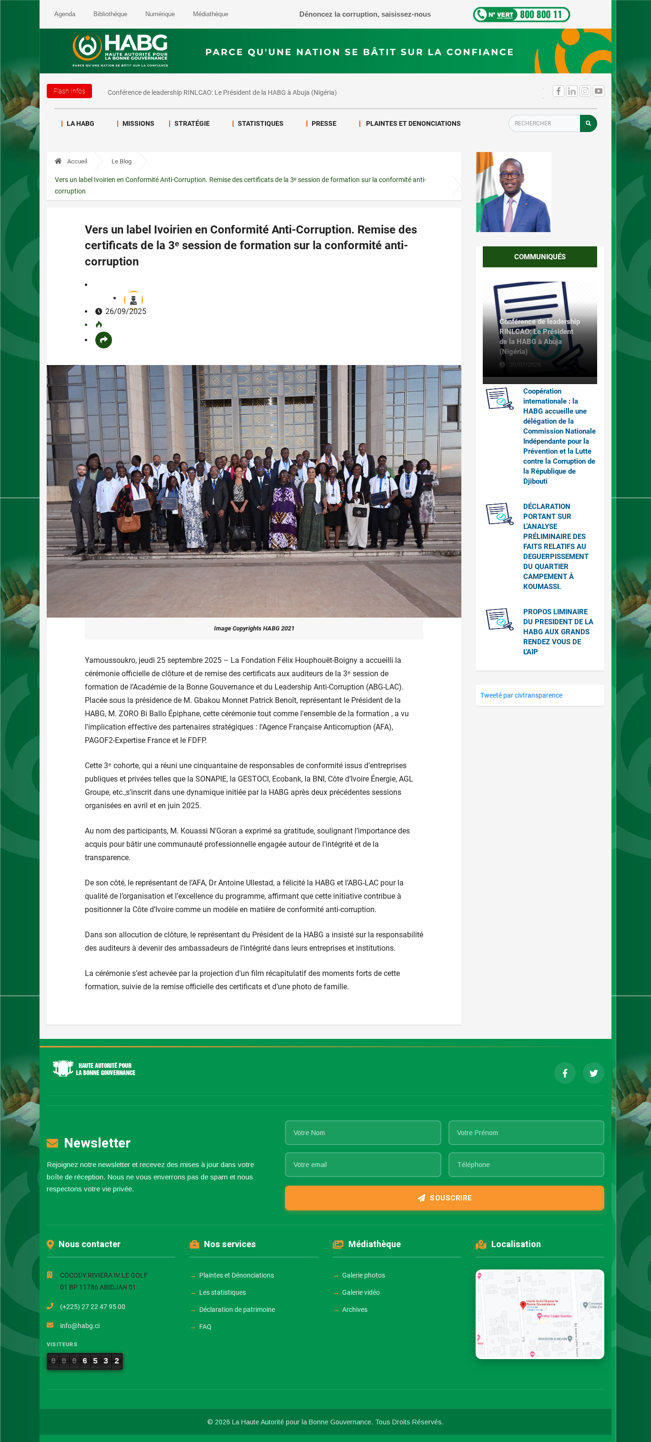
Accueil (76, 161)
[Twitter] (593, 1073)
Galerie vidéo (361, 1292)
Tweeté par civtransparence (521, 695)
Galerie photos (363, 1275)
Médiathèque (210, 14)
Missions (138, 123)
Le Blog (122, 161)
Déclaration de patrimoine (237, 1309)
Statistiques (261, 123)
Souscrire (451, 1198)
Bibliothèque (110, 14)
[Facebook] (565, 1073)
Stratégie (192, 123)
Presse (324, 123)
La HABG (80, 123)
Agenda (64, 14)
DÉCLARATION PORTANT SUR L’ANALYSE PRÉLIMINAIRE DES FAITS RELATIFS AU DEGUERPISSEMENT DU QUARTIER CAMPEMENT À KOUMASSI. (556, 546)
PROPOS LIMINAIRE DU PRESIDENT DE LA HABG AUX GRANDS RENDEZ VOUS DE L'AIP (558, 632)
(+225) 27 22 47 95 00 (92, 1306)
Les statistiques (222, 1292)
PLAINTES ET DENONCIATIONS (413, 123)
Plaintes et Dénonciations (236, 1275)
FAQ (205, 1326)
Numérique (160, 14)
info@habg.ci (80, 1326)
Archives (354, 1309)
